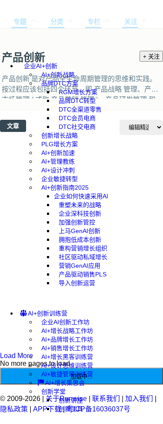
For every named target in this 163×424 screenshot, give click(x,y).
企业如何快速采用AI (81, 196)
